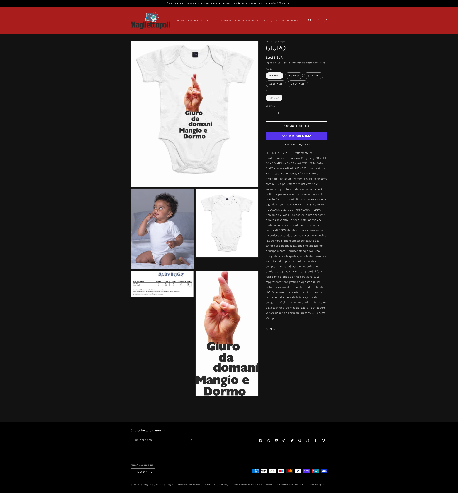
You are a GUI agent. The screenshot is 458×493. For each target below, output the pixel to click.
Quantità (270, 105)
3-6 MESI (294, 75)
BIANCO (274, 97)
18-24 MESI (297, 83)
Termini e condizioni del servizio (247, 484)
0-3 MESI (274, 75)
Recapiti (269, 484)
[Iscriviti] (191, 440)
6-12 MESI (313, 75)
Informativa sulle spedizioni (290, 484)
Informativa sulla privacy (216, 484)
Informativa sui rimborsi (189, 484)
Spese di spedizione (293, 62)
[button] (195, 20)
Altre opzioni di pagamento (296, 144)
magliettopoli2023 (146, 485)
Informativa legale (316, 484)
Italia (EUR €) (141, 472)
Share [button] (273, 329)
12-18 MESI (275, 83)
